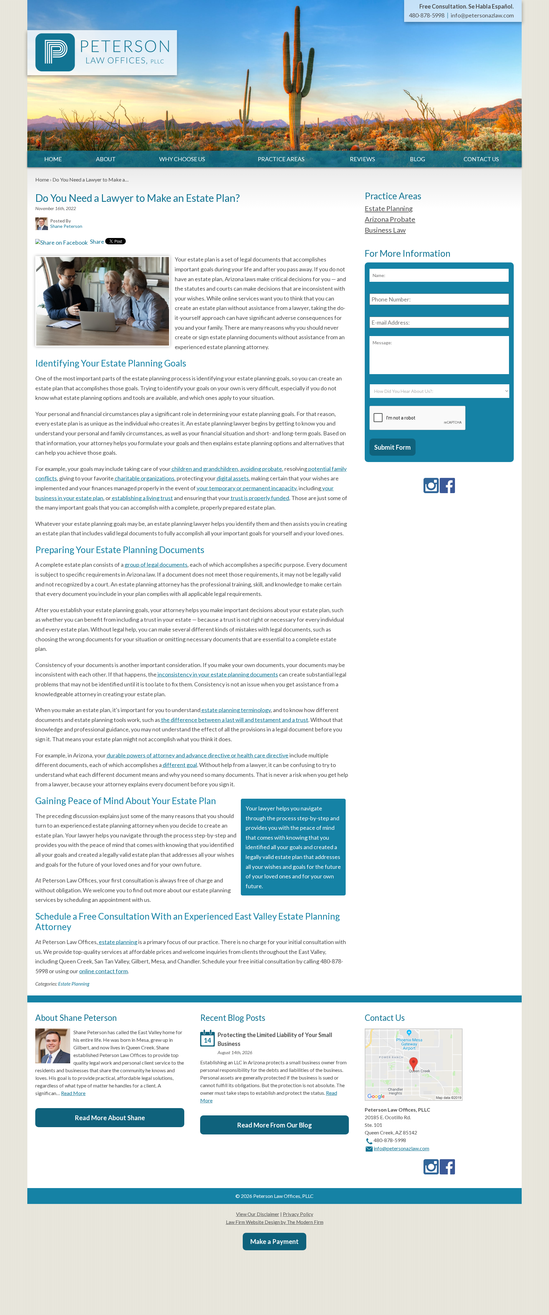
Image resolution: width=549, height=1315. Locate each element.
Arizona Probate (390, 219)
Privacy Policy (298, 1214)
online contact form (103, 971)
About (106, 158)
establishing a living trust (142, 497)
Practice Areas (281, 158)
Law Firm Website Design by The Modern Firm (274, 1222)
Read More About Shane (110, 1117)
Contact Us (481, 158)
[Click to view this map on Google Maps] (414, 1099)
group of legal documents (155, 564)
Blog (417, 158)
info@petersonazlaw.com (482, 15)
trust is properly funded (259, 497)
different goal (179, 764)
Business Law (385, 230)
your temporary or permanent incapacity (246, 488)
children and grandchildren (204, 468)
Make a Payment (274, 1241)
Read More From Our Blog (274, 1125)
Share (96, 241)
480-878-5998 (426, 15)
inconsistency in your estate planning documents (217, 674)
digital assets (232, 478)
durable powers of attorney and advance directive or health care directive (197, 755)
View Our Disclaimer (257, 1214)
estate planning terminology (235, 709)
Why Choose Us (182, 158)
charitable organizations (144, 478)
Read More (73, 1093)
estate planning (117, 941)
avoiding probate (260, 468)
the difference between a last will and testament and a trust (234, 719)
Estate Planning (73, 984)
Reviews (362, 158)
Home (53, 158)
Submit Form (392, 447)
